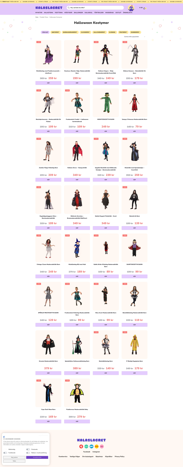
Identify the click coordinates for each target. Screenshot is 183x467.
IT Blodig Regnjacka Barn (134, 361)
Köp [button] (134, 228)
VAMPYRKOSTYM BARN (134, 264)
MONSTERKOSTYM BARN (105, 119)
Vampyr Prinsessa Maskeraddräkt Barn (134, 119)
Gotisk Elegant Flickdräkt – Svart (106, 216)
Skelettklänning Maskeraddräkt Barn (134, 313)
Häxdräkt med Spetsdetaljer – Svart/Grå (134, 169)
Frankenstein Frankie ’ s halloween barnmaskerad (77, 120)
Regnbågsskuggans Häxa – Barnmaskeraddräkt (48, 217)
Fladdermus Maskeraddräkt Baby (77, 409)
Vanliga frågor (75, 456)
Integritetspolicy (43, 435)
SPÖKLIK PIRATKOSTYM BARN (48, 313)
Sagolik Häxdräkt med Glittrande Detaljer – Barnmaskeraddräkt (106, 169)
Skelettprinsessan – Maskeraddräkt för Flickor (48, 120)
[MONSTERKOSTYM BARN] (106, 102)
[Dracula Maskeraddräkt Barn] (48, 344)
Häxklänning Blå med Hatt (77, 264)
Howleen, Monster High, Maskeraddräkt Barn (77, 72)
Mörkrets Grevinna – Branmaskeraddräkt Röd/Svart (77, 217)
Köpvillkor (108, 456)
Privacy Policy (119, 456)
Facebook (86, 452)
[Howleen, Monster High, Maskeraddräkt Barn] (77, 54)
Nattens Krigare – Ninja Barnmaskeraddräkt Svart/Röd (106, 72)
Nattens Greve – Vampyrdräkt (77, 168)
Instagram (96, 452)
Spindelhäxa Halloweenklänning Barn (77, 361)
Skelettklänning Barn (106, 361)
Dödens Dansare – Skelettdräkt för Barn (134, 72)
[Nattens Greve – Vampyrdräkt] (77, 151)
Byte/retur (99, 456)
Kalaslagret (49, 8)
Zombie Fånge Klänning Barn (48, 168)
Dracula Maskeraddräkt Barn (48, 361)
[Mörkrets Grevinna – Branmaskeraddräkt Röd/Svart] (77, 199)
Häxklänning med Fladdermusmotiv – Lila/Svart (48, 72)
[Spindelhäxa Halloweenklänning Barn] (77, 344)
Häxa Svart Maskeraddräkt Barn (105, 313)
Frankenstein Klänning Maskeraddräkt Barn (77, 314)
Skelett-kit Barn (134, 216)
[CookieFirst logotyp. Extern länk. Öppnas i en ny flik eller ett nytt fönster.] (4, 437)
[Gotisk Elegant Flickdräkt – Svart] (106, 199)
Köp (48, 83)
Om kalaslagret (87, 456)
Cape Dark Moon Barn (48, 409)
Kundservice (63, 456)
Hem (36, 17)
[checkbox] (5, 449)
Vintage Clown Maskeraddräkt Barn (48, 264)
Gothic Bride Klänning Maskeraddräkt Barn (106, 265)
